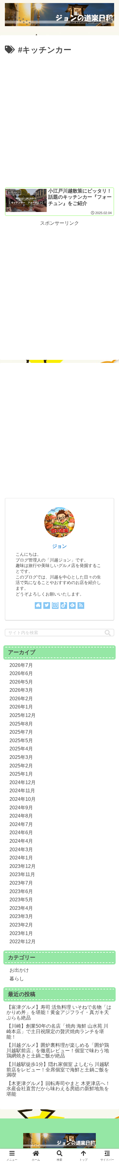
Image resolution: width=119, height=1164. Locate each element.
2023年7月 (21, 883)
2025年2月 (21, 765)
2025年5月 (21, 740)
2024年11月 (22, 790)
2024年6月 (21, 832)
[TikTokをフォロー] (63, 605)
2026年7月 (21, 665)
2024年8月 (21, 815)
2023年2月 (21, 924)
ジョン (59, 546)
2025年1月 (21, 774)
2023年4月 (21, 908)
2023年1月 (21, 933)
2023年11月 (22, 874)
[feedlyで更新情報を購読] (72, 605)
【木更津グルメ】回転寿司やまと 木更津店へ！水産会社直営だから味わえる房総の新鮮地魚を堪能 (58, 1089)
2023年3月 (21, 916)
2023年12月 (22, 866)
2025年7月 (21, 732)
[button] (107, 633)
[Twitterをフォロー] (46, 605)
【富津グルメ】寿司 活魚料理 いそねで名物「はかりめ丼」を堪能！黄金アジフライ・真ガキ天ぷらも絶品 (58, 1012)
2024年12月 (22, 782)
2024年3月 (21, 849)
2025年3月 (21, 757)
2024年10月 (22, 799)
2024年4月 (21, 841)
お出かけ (19, 970)
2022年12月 (22, 941)
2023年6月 (21, 891)
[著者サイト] (38, 605)
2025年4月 (21, 748)
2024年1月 (21, 857)
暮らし (16, 978)
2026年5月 (21, 681)
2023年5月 (21, 899)
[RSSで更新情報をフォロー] (81, 605)
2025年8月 (21, 723)
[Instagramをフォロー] (55, 605)
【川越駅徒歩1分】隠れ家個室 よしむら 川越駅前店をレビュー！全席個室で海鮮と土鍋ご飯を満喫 (57, 1069)
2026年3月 (21, 690)
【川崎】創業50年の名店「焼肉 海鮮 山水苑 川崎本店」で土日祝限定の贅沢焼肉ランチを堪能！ (57, 1031)
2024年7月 (21, 824)
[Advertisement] (59, 119)
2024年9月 (21, 807)
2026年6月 (21, 673)
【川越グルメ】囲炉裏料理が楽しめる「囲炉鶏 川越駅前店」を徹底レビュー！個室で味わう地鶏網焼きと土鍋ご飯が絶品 (57, 1050)
